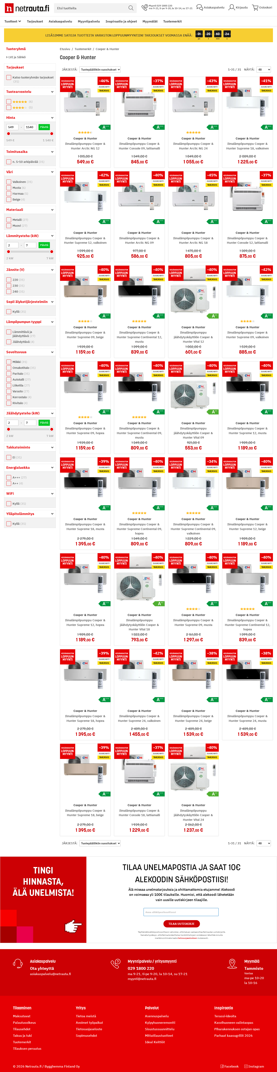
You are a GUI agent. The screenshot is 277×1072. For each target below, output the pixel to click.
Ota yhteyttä (42, 968)
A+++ (19, 477)
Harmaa (20, 193)
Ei (17, 457)
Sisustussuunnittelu (159, 1029)
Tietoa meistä (86, 1016)
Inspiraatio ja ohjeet (121, 21)
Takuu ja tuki (22, 1035)
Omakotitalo (24, 368)
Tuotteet (10, 21)
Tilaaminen (22, 1008)
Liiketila (21, 385)
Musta (19, 188)
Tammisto (253, 968)
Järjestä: (69, 69)
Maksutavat (21, 1016)
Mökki (19, 362)
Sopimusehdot (86, 1035)
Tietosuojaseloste (89, 1029)
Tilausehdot (21, 1029)
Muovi (19, 225)
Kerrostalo (21, 397)
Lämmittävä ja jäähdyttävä (23, 334)
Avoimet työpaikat (89, 1022)
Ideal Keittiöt (155, 1042)
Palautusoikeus (24, 1022)
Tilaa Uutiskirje (182, 924)
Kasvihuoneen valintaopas (233, 1022)
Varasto (20, 391)
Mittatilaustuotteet (159, 1035)
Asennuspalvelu (157, 1016)
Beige (18, 199)
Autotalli (21, 379)
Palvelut (152, 1008)
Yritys (81, 1008)
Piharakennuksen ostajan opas (237, 1029)
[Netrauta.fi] (27, 8)
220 (18, 280)
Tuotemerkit (172, 21)
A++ (17, 483)
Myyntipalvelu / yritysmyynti (152, 961)
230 (18, 286)
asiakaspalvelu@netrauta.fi (50, 974)
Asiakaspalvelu (60, 21)
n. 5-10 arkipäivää (28, 162)
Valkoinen (22, 182)
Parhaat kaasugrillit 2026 (233, 1035)
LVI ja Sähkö (17, 57)
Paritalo (21, 374)
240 (18, 291)
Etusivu (65, 49)
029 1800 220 (141, 968)
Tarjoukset (35, 21)
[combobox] (95, 8)
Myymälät (150, 21)
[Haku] (131, 8)
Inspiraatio (223, 1008)
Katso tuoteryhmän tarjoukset (33, 79)
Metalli (20, 220)
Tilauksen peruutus (27, 1048)
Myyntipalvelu (89, 21)
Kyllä (19, 311)
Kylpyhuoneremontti (160, 1022)
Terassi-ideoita (225, 1016)
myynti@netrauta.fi (142, 979)
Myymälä (251, 961)
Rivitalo (20, 403)
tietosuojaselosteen (187, 938)
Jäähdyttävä (23, 342)
